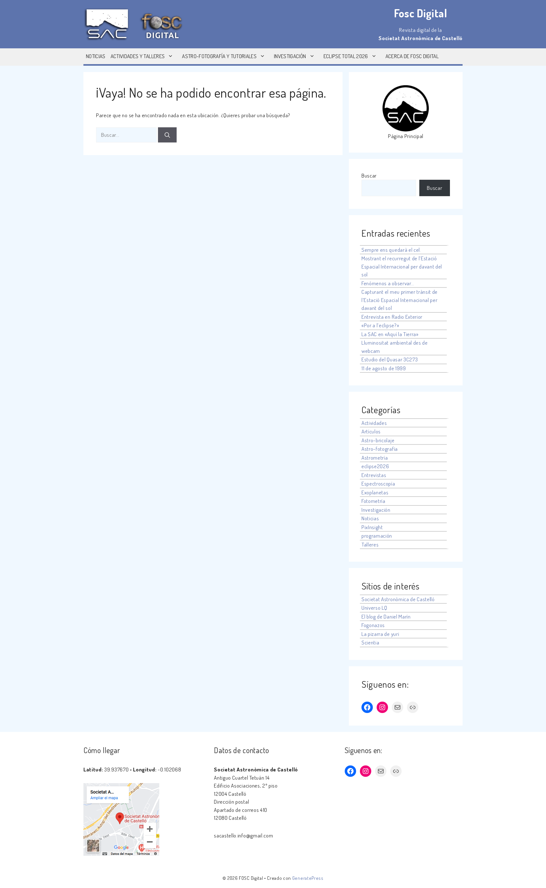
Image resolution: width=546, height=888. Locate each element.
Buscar (369, 175)
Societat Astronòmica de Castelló (398, 599)
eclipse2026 (375, 466)
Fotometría (373, 501)
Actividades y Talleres (138, 56)
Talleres (370, 544)
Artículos (371, 431)
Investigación (290, 56)
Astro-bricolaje (377, 440)
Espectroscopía (378, 483)
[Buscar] (167, 134)
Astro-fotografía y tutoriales (219, 56)
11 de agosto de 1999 (383, 368)
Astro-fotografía (379, 448)
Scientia (370, 642)
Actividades (374, 423)
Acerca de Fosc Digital (412, 56)
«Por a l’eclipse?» (380, 325)
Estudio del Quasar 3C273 (389, 359)
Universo (370, 607)
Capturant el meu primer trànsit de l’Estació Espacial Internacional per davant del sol (399, 299)
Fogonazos (373, 625)
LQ (384, 607)
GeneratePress (308, 878)
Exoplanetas (374, 492)
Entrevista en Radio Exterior (391, 316)
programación (376, 535)
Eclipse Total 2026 (346, 56)
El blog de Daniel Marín (386, 616)
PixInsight (372, 527)
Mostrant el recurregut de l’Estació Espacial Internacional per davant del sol (401, 266)
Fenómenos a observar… (387, 283)
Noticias (96, 56)
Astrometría (374, 457)
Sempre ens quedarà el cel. (391, 249)
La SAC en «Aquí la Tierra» (390, 334)
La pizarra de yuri (380, 634)
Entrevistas (373, 475)
